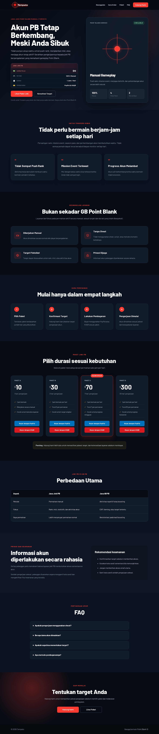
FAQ (128, 5)
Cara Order (112, 5)
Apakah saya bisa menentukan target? (52, 645)
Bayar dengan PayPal (27, 423)
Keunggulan (100, 5)
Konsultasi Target (44, 94)
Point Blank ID (142, 729)
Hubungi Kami (140, 5)
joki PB (52, 566)
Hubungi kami (68, 710)
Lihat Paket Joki (22, 94)
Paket (122, 5)
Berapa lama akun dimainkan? (48, 635)
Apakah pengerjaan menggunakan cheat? (53, 625)
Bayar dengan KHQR (27, 430)
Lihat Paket (91, 710)
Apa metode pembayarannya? (48, 655)
